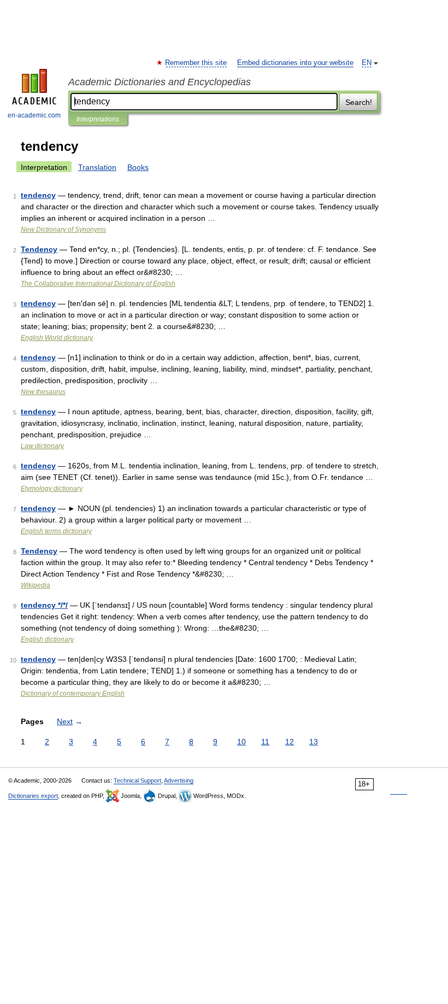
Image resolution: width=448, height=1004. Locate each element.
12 (289, 741)
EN (367, 63)
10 (241, 741)
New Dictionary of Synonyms (63, 229)
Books (138, 167)
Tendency (39, 249)
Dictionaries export (33, 795)
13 (313, 741)
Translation (97, 167)
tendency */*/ (44, 605)
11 (265, 741)
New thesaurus (43, 392)
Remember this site (196, 63)
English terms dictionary (56, 531)
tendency (38, 195)
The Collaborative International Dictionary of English (98, 283)
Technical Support (137, 780)
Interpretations (97, 119)
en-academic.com (34, 115)
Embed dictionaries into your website (295, 63)
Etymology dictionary (51, 488)
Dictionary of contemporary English (73, 693)
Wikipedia (35, 585)
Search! (358, 102)
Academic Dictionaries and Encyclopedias (159, 82)
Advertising (178, 780)
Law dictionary (42, 446)
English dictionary (47, 639)
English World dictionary (57, 338)
